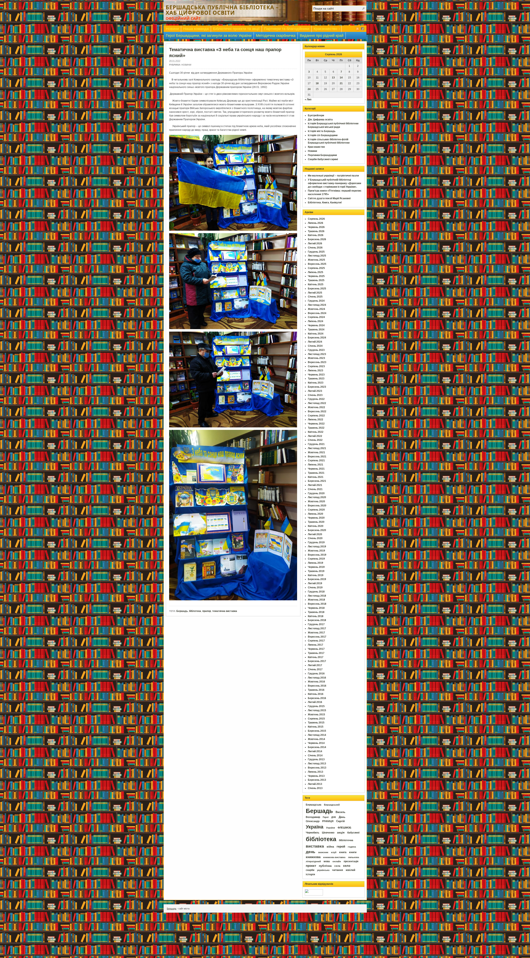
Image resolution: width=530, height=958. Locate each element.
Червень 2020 (316, 517)
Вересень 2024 (317, 313)
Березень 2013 (317, 779)
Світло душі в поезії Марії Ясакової (329, 198)
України (330, 827)
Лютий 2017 (315, 665)
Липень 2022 (315, 419)
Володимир (313, 817)
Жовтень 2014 (316, 739)
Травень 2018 (316, 612)
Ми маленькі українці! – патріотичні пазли (333, 175)
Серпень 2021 (316, 460)
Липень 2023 (315, 370)
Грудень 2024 (316, 300)
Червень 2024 (316, 325)
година (352, 846)
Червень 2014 (316, 743)
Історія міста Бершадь (321, 131)
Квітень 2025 (315, 284)
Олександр (312, 821)
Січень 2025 (315, 296)
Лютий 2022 (315, 436)
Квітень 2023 (315, 382)
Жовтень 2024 (316, 309)
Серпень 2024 (316, 317)
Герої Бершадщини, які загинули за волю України (209, 36)
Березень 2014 (317, 747)
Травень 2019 (316, 571)
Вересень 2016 (317, 685)
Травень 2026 (316, 231)
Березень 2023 (317, 386)
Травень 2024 (316, 329)
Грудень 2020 (316, 493)
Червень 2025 (316, 276)
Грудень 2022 (316, 399)
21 (341, 83)
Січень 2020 (315, 538)
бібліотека (321, 839)
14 (341, 77)
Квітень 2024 (315, 333)
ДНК (333, 817)
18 (317, 83)
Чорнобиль (312, 832)
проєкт (311, 865)
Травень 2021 (316, 472)
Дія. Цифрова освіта (320, 119)
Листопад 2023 (317, 354)
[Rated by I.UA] (314, 894)
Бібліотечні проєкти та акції (236, 29)
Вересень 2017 (317, 636)
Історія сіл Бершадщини (322, 135)
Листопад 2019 (317, 546)
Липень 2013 (315, 771)
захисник (323, 852)
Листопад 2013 (317, 763)
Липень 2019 (315, 562)
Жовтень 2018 (316, 599)
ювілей (350, 870)
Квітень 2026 (315, 235)
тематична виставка (224, 611)
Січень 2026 (315, 247)
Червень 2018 (316, 608)
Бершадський (332, 804)
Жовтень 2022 (316, 407)
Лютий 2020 (315, 534)
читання (337, 870)
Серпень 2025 (316, 268)
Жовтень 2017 (316, 632)
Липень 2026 (315, 223)
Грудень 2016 (316, 673)
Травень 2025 (316, 280)
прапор (206, 611)
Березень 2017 (317, 661)
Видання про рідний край (321, 36)
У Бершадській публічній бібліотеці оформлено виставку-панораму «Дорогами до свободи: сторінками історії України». (334, 183)
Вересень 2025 (317, 264)
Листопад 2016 (317, 677)
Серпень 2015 (316, 718)
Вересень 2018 (317, 603)
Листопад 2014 (317, 735)
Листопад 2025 (317, 255)
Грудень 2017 (316, 624)
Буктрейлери (316, 115)
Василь (340, 812)
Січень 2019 (315, 587)
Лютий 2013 (315, 784)
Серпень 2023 (316, 366)
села (337, 865)
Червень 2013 (316, 776)
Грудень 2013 (316, 759)
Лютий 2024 (315, 341)
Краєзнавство (324, 29)
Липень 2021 (315, 464)
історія (310, 874)
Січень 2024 (315, 345)
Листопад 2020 (317, 497)
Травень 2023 (316, 378)
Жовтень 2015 (316, 714)
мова (327, 861)
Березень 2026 (317, 239)
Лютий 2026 (315, 243)
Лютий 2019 (315, 583)
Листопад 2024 (317, 304)
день (310, 852)
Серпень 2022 (316, 415)
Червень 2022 (316, 423)
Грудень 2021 (316, 444)
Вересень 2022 (317, 411)
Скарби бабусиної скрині (323, 159)
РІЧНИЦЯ (328, 821)
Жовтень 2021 (316, 452)
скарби (310, 870)
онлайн (336, 861)
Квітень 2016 (315, 694)
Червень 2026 (316, 227)
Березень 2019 (317, 579)
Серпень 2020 (316, 509)
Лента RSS (357, 28)
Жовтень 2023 (316, 358)
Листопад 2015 (317, 710)
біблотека (195, 611)
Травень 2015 (316, 722)
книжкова (313, 857)
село (346, 865)
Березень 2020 (317, 530)
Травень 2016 (316, 689)
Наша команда (196, 29)
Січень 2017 (315, 669)
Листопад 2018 (317, 595)
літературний (313, 861)
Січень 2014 (315, 755)
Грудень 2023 (316, 350)
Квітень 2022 (315, 431)
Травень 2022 (316, 427)
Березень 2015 (317, 730)
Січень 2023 (315, 395)
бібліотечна (346, 840)
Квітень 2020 (315, 526)
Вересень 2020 (317, 505)
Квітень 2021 (315, 477)
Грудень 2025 (316, 251)
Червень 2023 (316, 374)
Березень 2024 (317, 337)
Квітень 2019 (315, 575)
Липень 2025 (315, 272)
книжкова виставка (334, 857)
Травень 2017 (316, 653)
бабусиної (353, 832)
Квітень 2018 (315, 616)
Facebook (362, 28)
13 (333, 77)
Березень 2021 (317, 481)
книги (353, 852)
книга (342, 852)
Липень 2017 (315, 644)
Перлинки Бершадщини (322, 155)
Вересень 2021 (317, 456)
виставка (315, 846)
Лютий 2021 (315, 485)
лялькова (353, 857)
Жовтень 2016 (316, 681)
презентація (351, 861)
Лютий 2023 (315, 391)
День (342, 817)
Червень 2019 (316, 567)
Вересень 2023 (317, 362)
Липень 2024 (315, 321)
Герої (326, 817)
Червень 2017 (316, 648)
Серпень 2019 (316, 558)
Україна (314, 827)
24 (309, 89)
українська (323, 870)
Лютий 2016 (315, 702)
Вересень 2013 (317, 767)
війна (330, 846)
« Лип (308, 99)
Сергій (340, 821)
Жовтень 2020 (316, 501)
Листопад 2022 (317, 403)
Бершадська (313, 804)
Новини (172, 29)
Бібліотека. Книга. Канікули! (325, 202)
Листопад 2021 (317, 448)
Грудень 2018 (316, 591)
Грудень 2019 (316, 542)
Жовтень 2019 (316, 550)
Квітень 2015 (315, 726)
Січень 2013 (315, 788)
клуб (333, 852)
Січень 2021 (315, 489)
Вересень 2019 (317, 554)
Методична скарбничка (275, 36)
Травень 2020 (316, 521)
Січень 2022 (315, 440)
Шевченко (328, 832)
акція (340, 832)
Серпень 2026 (316, 218)
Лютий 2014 (315, 751)
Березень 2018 (317, 620)
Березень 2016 (317, 698)
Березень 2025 (317, 288)
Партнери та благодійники (286, 29)
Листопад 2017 (317, 628)
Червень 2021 (316, 468)
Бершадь (182, 611)
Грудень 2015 (316, 706)
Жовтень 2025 (316, 259)
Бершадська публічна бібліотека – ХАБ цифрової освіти (222, 10)
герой (341, 846)
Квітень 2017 (315, 657)
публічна (325, 865)
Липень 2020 (315, 513)
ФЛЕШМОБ (344, 827)
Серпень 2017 (316, 640)
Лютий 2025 (315, 292)
